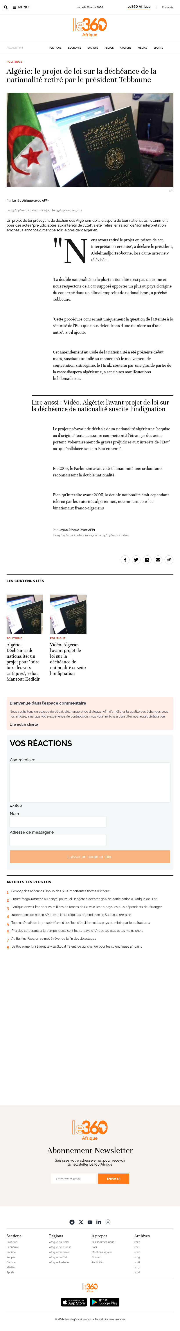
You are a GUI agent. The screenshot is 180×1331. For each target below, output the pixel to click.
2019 (137, 1257)
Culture (125, 47)
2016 (137, 1272)
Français (167, 7)
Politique (55, 47)
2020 (137, 1252)
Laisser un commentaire (90, 856)
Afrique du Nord (59, 1242)
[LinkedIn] (99, 1222)
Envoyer (114, 1178)
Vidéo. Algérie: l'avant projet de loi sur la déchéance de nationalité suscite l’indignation (100, 405)
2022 (137, 1242)
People (109, 47)
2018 (137, 1262)
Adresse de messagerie (32, 832)
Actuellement (15, 47)
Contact (96, 1257)
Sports (158, 47)
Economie (74, 47)
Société (93, 47)
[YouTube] (90, 1222)
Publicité (97, 1262)
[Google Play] (104, 1302)
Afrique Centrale (59, 1252)
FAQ (94, 1247)
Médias (142, 47)
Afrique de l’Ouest (60, 1247)
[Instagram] (108, 1222)
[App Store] (74, 1302)
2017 (137, 1267)
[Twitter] (81, 1222)
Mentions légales (102, 1252)
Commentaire (22, 760)
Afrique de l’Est (58, 1257)
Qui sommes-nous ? (104, 1242)
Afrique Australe (59, 1262)
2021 (137, 1247)
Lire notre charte (24, 724)
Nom (14, 813)
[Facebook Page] (72, 1222)
